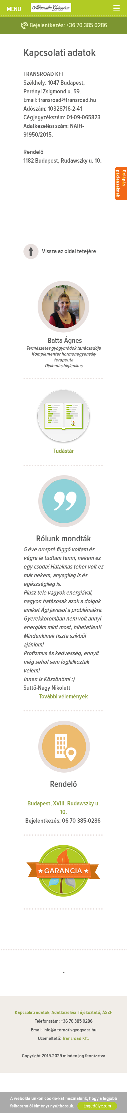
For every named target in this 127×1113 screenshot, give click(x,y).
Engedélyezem (97, 1106)
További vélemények (63, 696)
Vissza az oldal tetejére (69, 251)
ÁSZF (107, 1013)
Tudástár (63, 451)
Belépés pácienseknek (120, 183)
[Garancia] (63, 894)
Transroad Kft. (75, 1039)
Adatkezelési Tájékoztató (75, 1013)
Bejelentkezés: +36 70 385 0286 (68, 25)
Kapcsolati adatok (32, 1013)
